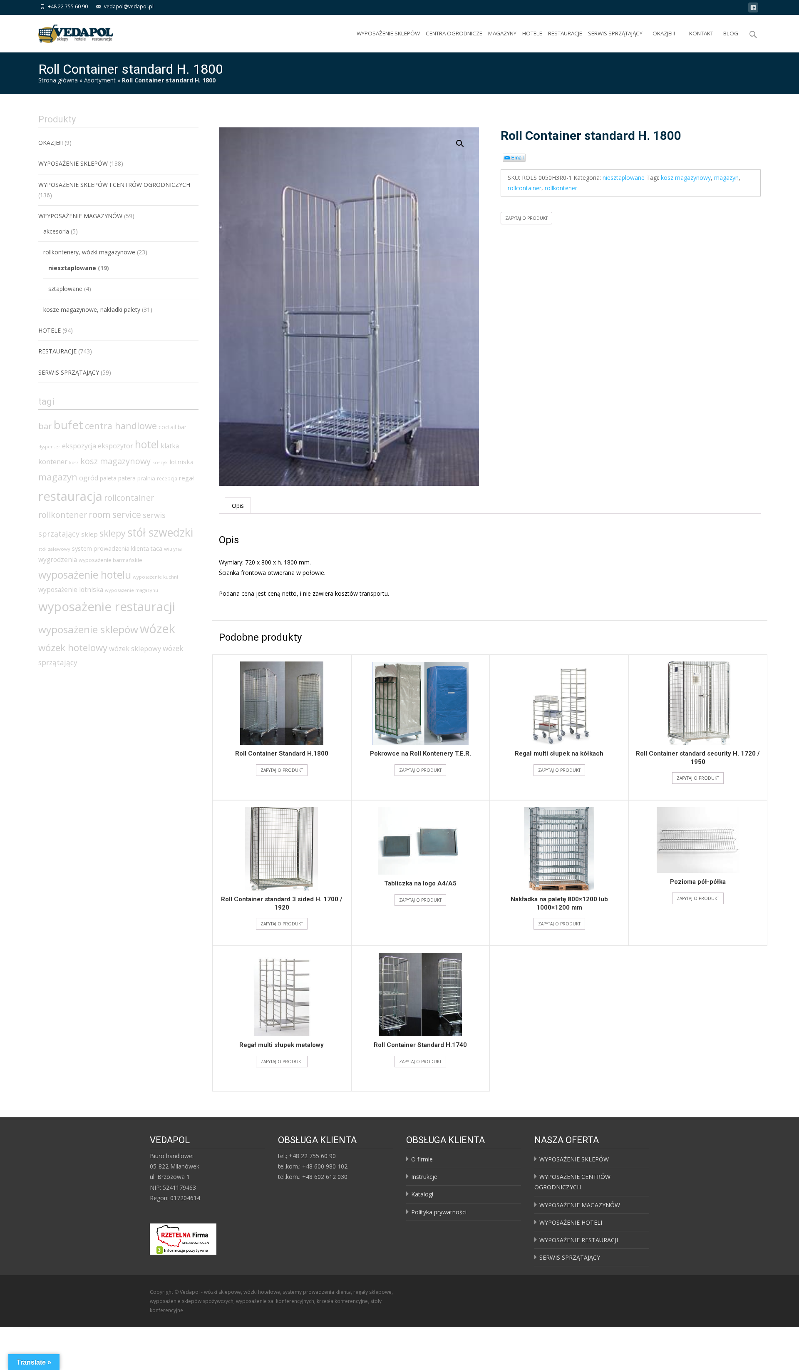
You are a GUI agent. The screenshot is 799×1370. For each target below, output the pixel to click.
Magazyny (502, 33)
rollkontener (561, 188)
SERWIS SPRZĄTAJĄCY (615, 33)
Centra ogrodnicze (454, 33)
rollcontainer (524, 188)
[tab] (238, 505)
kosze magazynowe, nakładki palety (91, 309)
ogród (88, 477)
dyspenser (49, 447)
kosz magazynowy (686, 178)
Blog (730, 33)
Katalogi (422, 1194)
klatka (170, 445)
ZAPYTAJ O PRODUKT (526, 218)
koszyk (160, 462)
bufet (68, 425)
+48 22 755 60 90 (68, 6)
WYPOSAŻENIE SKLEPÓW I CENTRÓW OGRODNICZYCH (114, 185)
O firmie (422, 1159)
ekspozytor (115, 445)
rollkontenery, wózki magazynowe (89, 252)
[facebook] (753, 9)
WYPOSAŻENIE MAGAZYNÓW (579, 1205)
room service (115, 514)
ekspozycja (79, 445)
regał (186, 478)
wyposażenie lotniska (70, 589)
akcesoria (56, 231)
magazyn (726, 178)
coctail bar (172, 427)
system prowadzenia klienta (110, 548)
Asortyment (100, 80)
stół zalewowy (54, 549)
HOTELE (532, 33)
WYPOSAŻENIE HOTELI (570, 1222)
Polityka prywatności (438, 1212)
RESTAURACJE (565, 33)
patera (127, 478)
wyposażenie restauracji (106, 606)
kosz (74, 462)
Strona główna (58, 80)
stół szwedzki (160, 532)
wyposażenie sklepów (88, 629)
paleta (108, 478)
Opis (238, 506)
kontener (52, 461)
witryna (173, 548)
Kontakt (701, 33)
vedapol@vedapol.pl (129, 6)
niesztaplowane (624, 178)
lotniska (181, 461)
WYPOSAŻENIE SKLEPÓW (388, 33)
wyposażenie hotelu (84, 574)
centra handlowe (121, 426)
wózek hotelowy (72, 647)
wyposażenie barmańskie (110, 560)
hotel (147, 444)
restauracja (70, 496)
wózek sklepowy (135, 648)
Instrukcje (424, 1177)
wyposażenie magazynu (131, 590)
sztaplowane (65, 289)
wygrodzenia (57, 559)
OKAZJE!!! (664, 33)
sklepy (112, 533)
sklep (89, 534)
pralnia (146, 478)
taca (156, 548)
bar (45, 426)
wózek (157, 628)
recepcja (167, 478)
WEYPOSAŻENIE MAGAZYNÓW (80, 216)
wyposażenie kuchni (155, 577)
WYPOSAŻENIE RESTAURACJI (578, 1240)
